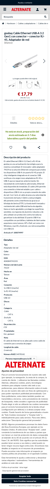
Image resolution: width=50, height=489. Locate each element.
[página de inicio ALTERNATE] (21, 9)
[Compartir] (39, 147)
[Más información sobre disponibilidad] (43, 135)
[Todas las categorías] (5, 9)
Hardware (11, 23)
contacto (28, 2)
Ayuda (20, 2)
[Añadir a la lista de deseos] (11, 147)
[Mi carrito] (45, 9)
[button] (6, 61)
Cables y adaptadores (26, 23)
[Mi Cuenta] (37, 9)
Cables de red (43, 23)
